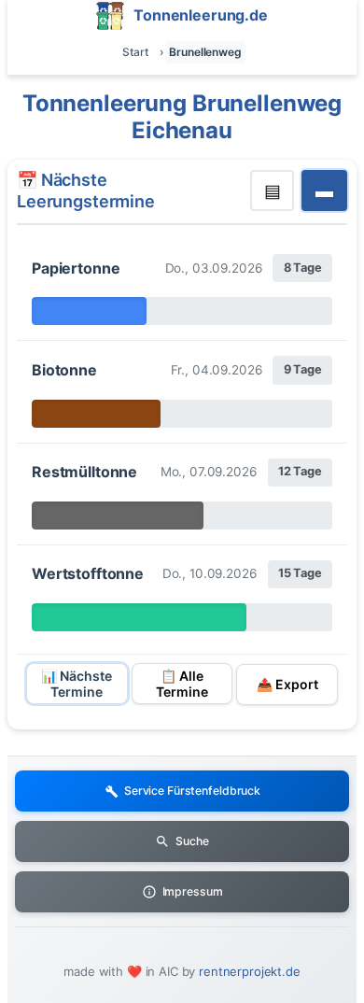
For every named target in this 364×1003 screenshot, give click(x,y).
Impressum (192, 891)
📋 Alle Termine (182, 683)
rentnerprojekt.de (250, 971)
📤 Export (287, 684)
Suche (191, 841)
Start (134, 52)
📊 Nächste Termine (76, 683)
